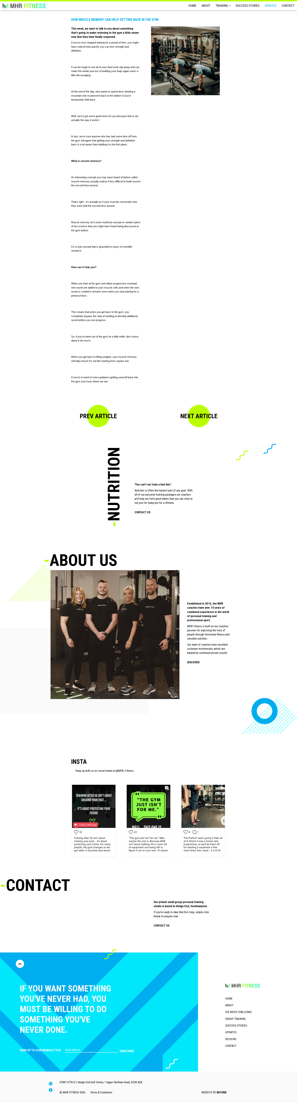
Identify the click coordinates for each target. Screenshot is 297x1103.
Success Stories (248, 6)
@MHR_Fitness (125, 770)
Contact (288, 6)
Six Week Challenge (238, 1012)
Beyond (222, 1092)
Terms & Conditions (101, 1092)
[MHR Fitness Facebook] (50, 1091)
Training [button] (222, 6)
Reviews (230, 1039)
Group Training (235, 1019)
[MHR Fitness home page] (24, 5)
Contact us (142, 512)
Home (192, 6)
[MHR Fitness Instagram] (50, 1084)
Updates (271, 6)
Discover (193, 662)
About (205, 6)
